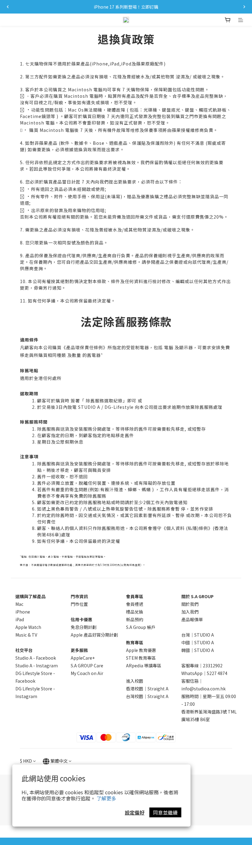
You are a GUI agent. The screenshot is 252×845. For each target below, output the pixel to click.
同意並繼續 (165, 812)
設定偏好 (134, 812)
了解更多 (106, 798)
